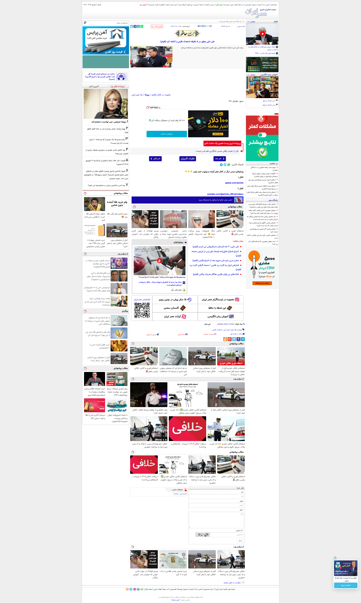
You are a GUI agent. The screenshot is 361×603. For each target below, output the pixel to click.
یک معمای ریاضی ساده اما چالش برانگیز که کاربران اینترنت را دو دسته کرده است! (262, 218)
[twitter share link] (131, 26)
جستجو (255, 5)
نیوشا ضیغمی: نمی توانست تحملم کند (108, 121)
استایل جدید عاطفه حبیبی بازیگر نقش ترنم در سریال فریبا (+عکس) (262, 187)
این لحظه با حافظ (217, 308)
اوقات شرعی (233, 5)
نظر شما (240, 488)
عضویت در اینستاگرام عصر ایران (218, 300)
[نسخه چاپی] (199, 26)
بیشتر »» (251, 21)
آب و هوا (241, 5)
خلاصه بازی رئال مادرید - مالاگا (265, 53)
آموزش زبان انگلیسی (218, 317)
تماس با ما (266, 5)
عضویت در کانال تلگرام (161, 95)
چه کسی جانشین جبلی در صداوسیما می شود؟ (106, 185)
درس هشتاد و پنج (269, 101)
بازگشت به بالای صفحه (232, 582)
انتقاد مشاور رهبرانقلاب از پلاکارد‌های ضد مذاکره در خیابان (263, 48)
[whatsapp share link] (141, 26)
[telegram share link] (138, 26)
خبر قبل (156, 158)
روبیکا (147, 95)
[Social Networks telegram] (221, 164)
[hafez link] (187, 33)
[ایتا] (225, 339)
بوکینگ (176, 494)
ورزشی (196, 5)
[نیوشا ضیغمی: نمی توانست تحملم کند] (105, 104)
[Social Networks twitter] (225, 164)
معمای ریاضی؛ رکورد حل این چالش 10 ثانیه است (262, 236)
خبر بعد (218, 158)
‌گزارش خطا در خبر (157, 27)
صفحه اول (274, 5)
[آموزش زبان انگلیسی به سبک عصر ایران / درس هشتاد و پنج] (262, 87)
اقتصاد (207, 5)
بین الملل (189, 5)
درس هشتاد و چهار (269, 105)
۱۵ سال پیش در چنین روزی (172, 300)
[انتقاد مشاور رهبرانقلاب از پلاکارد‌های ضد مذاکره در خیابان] (262, 34)
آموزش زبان (143, 5)
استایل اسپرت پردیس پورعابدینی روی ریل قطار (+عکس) (263, 181)
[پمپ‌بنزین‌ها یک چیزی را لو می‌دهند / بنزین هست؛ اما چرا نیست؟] (159, 260)
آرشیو (260, 5)
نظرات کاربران (188, 159)
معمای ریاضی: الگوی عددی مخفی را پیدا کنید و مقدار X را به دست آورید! (263, 224)
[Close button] (356, 558)
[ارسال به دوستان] (201, 26)
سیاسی (212, 5)
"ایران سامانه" (175, 600)
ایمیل (241, 501)
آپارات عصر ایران (172, 317)
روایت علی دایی (228, 330)
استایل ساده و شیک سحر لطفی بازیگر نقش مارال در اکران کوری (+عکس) (262, 193)
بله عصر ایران (137, 95)
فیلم (157, 5)
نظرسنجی (248, 5)
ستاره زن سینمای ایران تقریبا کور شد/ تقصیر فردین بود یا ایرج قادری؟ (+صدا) (100, 77)
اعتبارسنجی (183, 494)
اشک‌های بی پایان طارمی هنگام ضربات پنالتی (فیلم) (216, 274)
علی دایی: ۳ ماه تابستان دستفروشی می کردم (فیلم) (216, 247)
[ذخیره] (203, 26)
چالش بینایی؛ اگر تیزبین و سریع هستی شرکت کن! (264, 230)
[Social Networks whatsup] (228, 164)
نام (242, 492)
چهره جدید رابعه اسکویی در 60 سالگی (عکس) (264, 169)
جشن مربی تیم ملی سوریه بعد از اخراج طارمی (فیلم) (215, 260)
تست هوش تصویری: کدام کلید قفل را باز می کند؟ (263, 243)
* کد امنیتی (239, 530)
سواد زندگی (219, 5)
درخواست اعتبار (167, 134)
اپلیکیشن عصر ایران (142, 299)
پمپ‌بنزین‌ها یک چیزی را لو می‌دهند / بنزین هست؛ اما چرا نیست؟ (162, 277)
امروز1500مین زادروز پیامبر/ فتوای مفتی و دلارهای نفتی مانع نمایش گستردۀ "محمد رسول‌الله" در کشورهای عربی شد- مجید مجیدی (106, 175)
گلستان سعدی (171, 308)
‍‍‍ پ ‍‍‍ (208, 26)
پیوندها (180, 589)
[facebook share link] (135, 26)
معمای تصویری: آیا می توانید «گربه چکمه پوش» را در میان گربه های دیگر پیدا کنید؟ (263, 212)
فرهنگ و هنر (182, 5)
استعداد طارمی (217, 330)
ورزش (239, 26)
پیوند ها (226, 5)
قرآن (167, 5)
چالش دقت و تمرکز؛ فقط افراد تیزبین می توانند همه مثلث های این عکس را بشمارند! (263, 205)
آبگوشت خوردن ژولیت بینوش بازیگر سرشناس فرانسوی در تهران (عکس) (265, 175)
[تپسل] (147, 107)
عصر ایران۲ (218, 589)
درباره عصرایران (208, 589)
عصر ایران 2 (151, 5)
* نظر (241, 510)
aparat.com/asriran (234, 183)
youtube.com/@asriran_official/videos (225, 194)
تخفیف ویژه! (346, 585)
